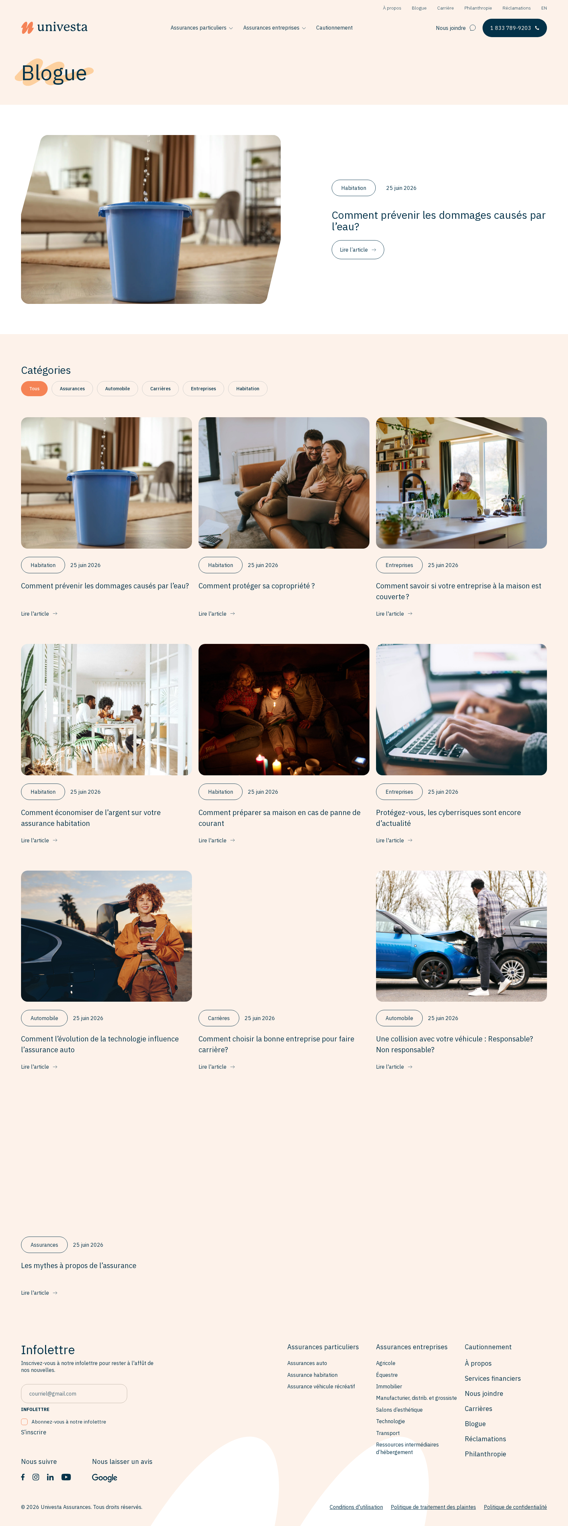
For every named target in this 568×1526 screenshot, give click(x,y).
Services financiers (493, 1378)
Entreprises (203, 389)
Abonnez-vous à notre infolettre (69, 1422)
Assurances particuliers (198, 27)
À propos (392, 8)
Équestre (387, 1375)
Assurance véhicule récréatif (321, 1386)
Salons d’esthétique (399, 1409)
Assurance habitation (312, 1375)
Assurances (72, 389)
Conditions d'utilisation (356, 1507)
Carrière (445, 8)
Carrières (160, 389)
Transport (388, 1433)
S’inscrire (33, 1432)
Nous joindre (451, 28)
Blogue (419, 8)
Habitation (247, 389)
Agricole (385, 1363)
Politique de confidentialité (515, 1507)
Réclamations (517, 8)
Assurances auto (307, 1363)
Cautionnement (334, 27)
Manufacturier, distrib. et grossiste (416, 1398)
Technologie (390, 1421)
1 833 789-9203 (510, 28)
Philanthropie (478, 8)
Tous (34, 389)
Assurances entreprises (271, 27)
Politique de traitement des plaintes (433, 1507)
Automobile (117, 389)
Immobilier (389, 1386)
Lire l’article (354, 249)
